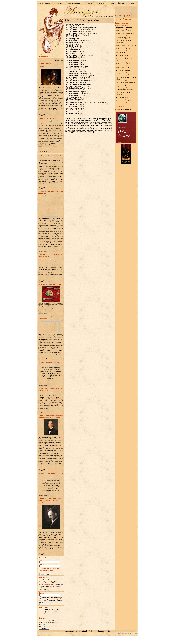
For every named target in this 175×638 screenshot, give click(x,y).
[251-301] (94, 119)
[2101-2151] (108, 127)
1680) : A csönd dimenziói (77, 77)
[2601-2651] (86, 130)
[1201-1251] (71, 123)
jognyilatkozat (99, 631)
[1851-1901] (71, 127)
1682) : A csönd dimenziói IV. (78, 81)
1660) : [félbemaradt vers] (78, 40)
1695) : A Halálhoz (75, 104)
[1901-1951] (79, 127)
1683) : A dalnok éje (75, 82)
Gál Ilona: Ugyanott (122, 55)
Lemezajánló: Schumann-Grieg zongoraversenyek (50, 255)
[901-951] (76, 122)
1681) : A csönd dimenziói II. (78, 79)
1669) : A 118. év (74, 57)
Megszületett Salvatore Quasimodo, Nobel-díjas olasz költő (50, 389)
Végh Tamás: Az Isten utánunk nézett (126, 78)
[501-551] (76, 120)
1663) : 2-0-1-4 (74, 46)
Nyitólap (132, 3)
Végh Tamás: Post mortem (124, 89)
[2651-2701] (93, 130)
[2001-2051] (93, 127)
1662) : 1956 (74, 44)
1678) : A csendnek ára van (78, 73)
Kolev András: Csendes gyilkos (126, 45)
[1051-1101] (96, 122)
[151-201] (82, 119)
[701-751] (99, 120)
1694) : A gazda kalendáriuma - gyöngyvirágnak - (87, 102)
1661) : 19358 (74, 42)
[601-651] (88, 120)
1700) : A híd (74, 113)
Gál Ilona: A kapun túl (123, 37)
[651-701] (94, 120)
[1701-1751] (97, 125)
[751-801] (105, 120)
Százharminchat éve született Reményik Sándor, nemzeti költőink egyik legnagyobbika (50, 500)
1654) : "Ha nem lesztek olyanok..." (80, 29)
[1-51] (66, 119)
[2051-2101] (101, 127)
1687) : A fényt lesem (76, 90)
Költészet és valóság (44, 3)
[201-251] (88, 119)
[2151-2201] (68, 128)
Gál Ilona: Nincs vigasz (123, 74)
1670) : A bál (73, 59)
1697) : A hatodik (75, 108)
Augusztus (41, 66)
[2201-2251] (75, 128)
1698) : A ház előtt (74, 110)
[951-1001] (82, 122)
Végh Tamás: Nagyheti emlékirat (123, 93)
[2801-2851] (68, 132)
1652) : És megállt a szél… (78, 26)
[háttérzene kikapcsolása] (52, 612)
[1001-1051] (89, 122)
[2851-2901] (75, 132)
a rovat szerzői (121, 22)
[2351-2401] (97, 128)
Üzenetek (121, 3)
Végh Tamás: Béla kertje (124, 101)
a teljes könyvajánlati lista (124, 109)
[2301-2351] (90, 128)
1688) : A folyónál (75, 92)
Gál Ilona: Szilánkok (122, 97)
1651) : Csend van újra (76, 24)
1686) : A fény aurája (78, 88)
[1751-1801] (104, 125)
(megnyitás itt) (43, 115)
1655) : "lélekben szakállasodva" (79, 31)
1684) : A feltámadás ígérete (78, 84)
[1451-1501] (108, 123)
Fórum (112, 3)
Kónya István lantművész (51, 609)
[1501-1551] (68, 125)
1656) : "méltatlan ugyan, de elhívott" (81, 33)
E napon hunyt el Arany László (47, 118)
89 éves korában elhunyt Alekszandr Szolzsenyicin (50, 192)
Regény (60, 3)
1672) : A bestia (74, 62)
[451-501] (70, 120)
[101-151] (76, 119)
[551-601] (82, 120)
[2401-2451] (104, 128)
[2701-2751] (101, 130)
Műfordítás (101, 3)
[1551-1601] (75, 125)
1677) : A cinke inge (75, 71)
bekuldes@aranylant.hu (46, 584)
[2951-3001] (90, 132)
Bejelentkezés (43, 57)
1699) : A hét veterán (76, 112)
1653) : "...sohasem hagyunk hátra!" (80, 28)
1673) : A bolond (75, 64)
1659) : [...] (73, 39)
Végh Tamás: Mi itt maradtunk (126, 82)
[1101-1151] (103, 122)
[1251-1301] (79, 123)
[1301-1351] (86, 123)
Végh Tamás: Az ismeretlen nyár (125, 59)
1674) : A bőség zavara (77, 66)
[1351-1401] (93, 123)
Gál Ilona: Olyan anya (123, 70)
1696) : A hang (74, 106)
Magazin (90, 3)
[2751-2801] (108, 130)
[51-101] (71, 119)
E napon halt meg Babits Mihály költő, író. (51, 155)
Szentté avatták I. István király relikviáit (50, 284)
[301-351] (100, 119)
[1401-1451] (101, 123)
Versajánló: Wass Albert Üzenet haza (49, 362)
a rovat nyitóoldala (122, 25)
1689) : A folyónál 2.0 (76, 93)
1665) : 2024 (73, 50)
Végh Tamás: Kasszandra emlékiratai (124, 41)
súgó (109, 631)
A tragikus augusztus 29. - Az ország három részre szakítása (50, 317)
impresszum (69, 631)
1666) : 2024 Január (75, 51)
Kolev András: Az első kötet (125, 33)
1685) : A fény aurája (78, 86)
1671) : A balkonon (75, 60)
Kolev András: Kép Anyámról (125, 64)
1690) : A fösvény (75, 95)
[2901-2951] (82, 132)
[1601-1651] (82, 125)
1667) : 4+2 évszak (74, 53)
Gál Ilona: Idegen (121, 52)
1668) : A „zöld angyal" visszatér (79, 55)
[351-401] (106, 119)
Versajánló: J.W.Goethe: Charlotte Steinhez (50, 474)
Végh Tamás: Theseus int (124, 86)
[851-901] (70, 122)
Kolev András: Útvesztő (123, 30)
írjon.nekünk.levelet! (84, 631)
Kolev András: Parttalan (123, 67)
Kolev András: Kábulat (123, 49)
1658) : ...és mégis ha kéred (78, 37)
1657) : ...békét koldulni (77, 35)
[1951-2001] (86, 127)
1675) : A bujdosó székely (78, 68)
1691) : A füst (73, 97)
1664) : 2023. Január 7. (76, 48)
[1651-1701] (90, 125)
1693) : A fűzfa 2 (75, 101)
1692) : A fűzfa (74, 99)
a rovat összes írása (122, 24)
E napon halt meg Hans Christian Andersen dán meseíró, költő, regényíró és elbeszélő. (50, 416)
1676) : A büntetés (75, 70)
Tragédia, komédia (74, 3)
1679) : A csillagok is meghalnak (79, 75)
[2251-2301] (82, 128)
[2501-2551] (71, 130)
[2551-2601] (79, 130)
